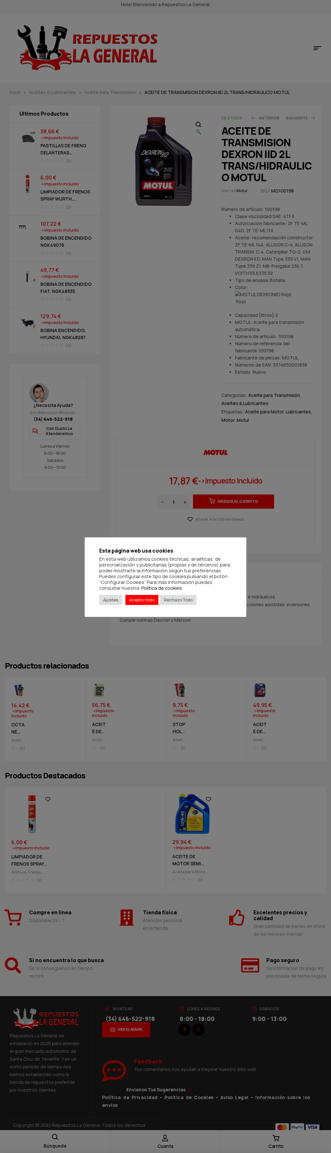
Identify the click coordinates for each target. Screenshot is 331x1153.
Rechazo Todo (178, 600)
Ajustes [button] (110, 600)
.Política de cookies (161, 588)
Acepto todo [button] (142, 600)
